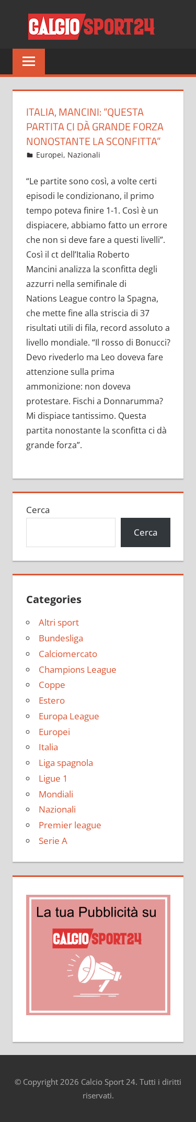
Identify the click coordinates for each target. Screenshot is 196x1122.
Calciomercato (68, 654)
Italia (48, 747)
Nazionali (83, 155)
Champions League (78, 669)
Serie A (53, 841)
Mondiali (56, 794)
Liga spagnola (66, 763)
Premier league (70, 825)
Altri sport (59, 622)
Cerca (38, 510)
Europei (49, 155)
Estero (52, 700)
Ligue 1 (53, 778)
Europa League (69, 716)
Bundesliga (61, 638)
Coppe (52, 685)
